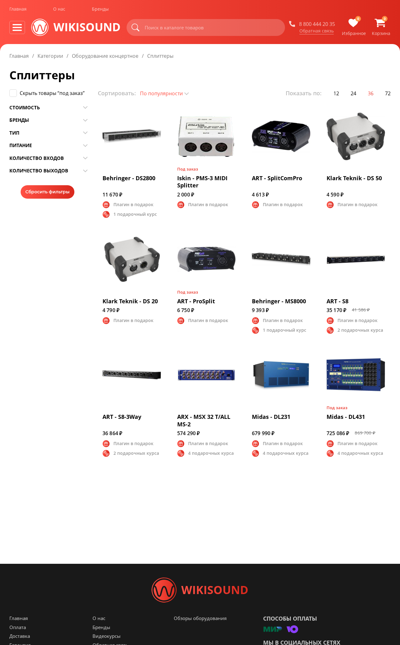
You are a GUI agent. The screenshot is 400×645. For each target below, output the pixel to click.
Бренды (100, 9)
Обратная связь (316, 31)
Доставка (19, 636)
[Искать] (136, 27)
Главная (18, 9)
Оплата (17, 627)
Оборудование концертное (105, 55)
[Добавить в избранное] (162, 111)
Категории (50, 55)
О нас (59, 9)
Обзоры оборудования (200, 618)
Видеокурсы (106, 636)
